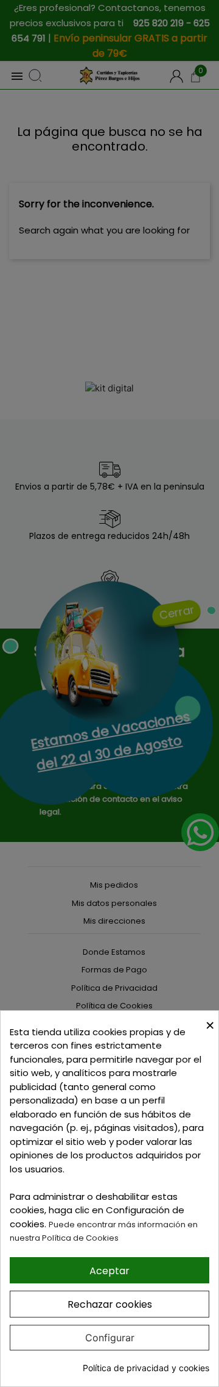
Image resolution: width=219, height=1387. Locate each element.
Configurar (109, 1338)
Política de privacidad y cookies (146, 1368)
